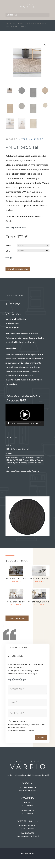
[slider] (23, 423)
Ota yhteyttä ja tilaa (18, 269)
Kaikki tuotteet (17, 618)
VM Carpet (38, 23)
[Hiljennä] (37, 423)
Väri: (8, 251)
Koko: (8, 246)
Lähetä (41, 738)
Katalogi (12, 23)
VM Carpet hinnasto (16, 227)
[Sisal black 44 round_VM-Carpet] (27, 535)
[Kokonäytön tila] (41, 423)
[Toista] (9, 423)
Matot (24, 23)
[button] (45, 45)
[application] (25, 415)
